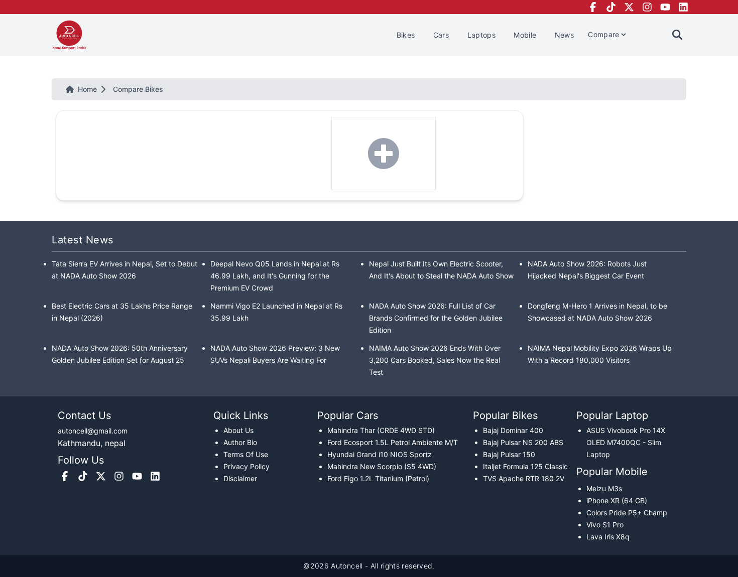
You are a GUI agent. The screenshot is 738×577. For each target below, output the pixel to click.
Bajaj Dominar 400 (513, 430)
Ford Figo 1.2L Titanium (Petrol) (378, 478)
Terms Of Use (245, 454)
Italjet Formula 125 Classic (525, 466)
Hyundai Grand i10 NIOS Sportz (379, 454)
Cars (442, 35)
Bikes (407, 35)
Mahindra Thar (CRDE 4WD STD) (381, 430)
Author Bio (240, 442)
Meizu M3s (604, 488)
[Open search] (677, 35)
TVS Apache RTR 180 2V (523, 478)
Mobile (526, 35)
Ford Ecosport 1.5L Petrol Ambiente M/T (392, 442)
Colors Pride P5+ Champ (626, 512)
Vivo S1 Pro (605, 524)
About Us (238, 430)
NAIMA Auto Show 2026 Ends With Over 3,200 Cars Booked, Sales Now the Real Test (435, 360)
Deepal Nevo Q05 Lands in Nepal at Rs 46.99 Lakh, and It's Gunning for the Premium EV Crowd (274, 275)
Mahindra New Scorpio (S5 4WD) (381, 466)
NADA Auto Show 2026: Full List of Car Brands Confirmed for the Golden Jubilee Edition (436, 318)
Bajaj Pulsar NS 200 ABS (523, 442)
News (564, 35)
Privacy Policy (246, 466)
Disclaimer (240, 478)
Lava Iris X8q (608, 536)
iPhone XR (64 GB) (616, 500)
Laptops (482, 35)
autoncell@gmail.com (93, 430)
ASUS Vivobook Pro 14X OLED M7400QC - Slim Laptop (625, 442)
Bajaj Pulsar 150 (509, 454)
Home (87, 89)
